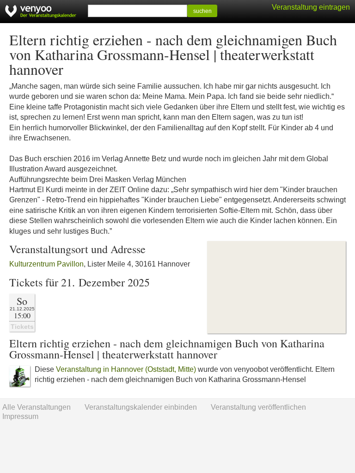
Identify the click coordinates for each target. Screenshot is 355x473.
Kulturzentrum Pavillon (46, 264)
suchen (202, 11)
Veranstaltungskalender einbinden (141, 407)
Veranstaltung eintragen (311, 7)
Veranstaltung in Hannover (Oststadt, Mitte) (126, 369)
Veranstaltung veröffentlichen (258, 407)
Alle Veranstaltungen (36, 407)
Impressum (20, 416)
